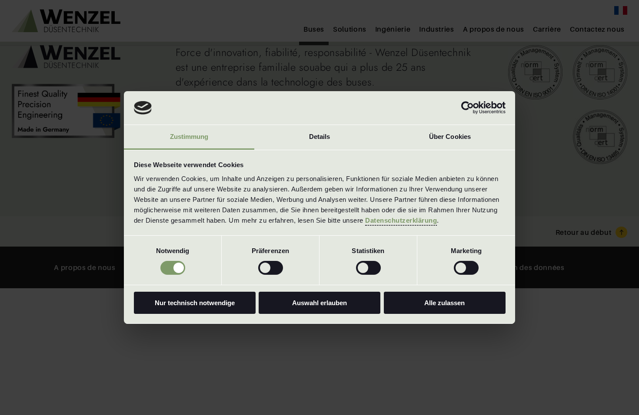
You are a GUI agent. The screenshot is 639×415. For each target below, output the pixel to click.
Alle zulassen (444, 302)
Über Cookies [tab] (450, 136)
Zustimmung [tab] (189, 136)
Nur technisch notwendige (195, 302)
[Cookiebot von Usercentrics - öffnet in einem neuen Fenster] (467, 107)
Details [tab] (319, 136)
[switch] (270, 268)
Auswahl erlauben (319, 302)
